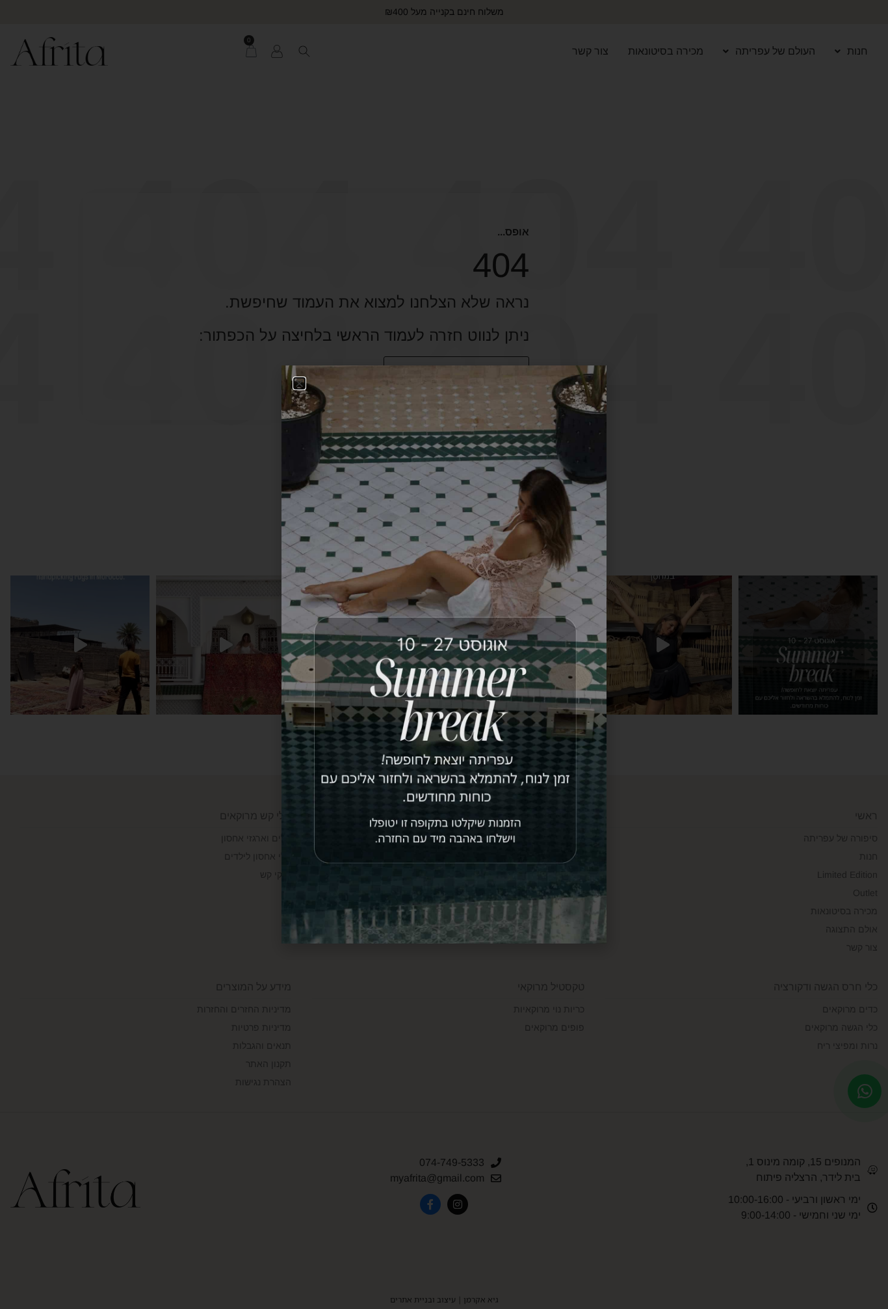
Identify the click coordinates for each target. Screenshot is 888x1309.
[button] (299, 383)
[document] (444, 654)
